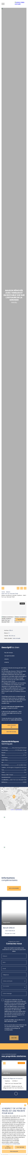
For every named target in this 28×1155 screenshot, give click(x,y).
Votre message (7, 993)
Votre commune (7, 981)
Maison (8, 592)
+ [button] (2, 789)
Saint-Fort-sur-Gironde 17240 (10, 593)
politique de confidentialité (12, 1029)
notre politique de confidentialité (11, 1144)
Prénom (5, 956)
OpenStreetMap (18, 809)
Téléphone (6, 974)
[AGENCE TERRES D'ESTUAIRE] (21, 4)
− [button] (2, 791)
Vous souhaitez (6, 986)
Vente (3, 592)
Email (4, 968)
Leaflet (12, 809)
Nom (4, 962)
